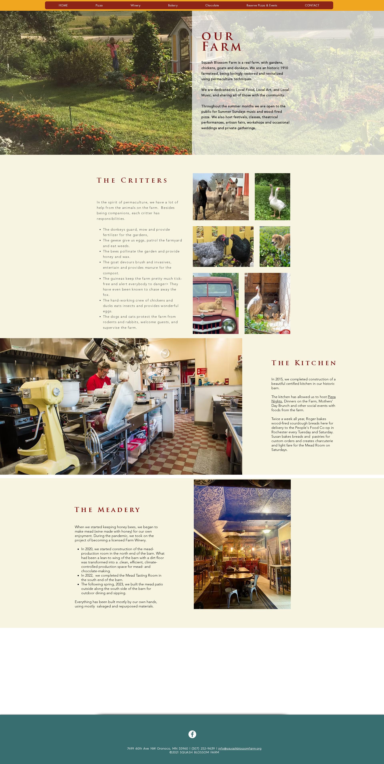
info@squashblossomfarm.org (239, 748)
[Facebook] (192, 734)
